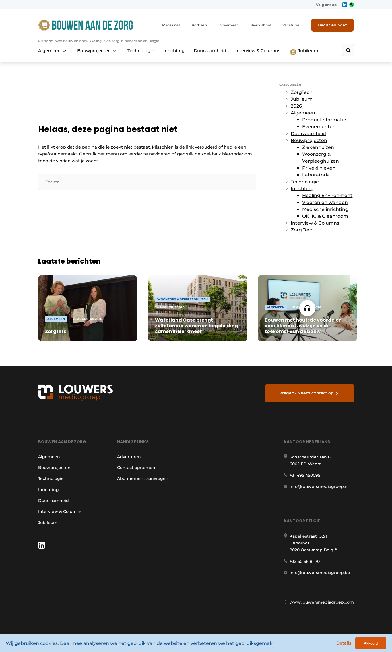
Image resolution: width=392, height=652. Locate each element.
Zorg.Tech (302, 230)
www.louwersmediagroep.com (322, 602)
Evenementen (319, 126)
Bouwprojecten (94, 50)
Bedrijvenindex (332, 25)
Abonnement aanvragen (142, 478)
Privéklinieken (318, 168)
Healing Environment (327, 195)
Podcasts (200, 25)
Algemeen (49, 50)
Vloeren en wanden (325, 202)
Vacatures (291, 25)
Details (343, 643)
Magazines (171, 25)
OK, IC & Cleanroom (325, 216)
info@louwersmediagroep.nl (319, 486)
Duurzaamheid (210, 50)
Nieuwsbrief (260, 25)
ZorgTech (302, 92)
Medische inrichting (325, 209)
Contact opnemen (136, 467)
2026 (296, 106)
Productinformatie (324, 119)
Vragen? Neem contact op (306, 393)
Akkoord (371, 643)
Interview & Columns (257, 50)
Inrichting (174, 50)
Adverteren (229, 25)
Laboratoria (316, 175)
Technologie (140, 50)
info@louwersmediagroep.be (320, 572)
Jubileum (307, 50)
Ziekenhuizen (318, 147)
